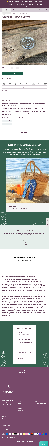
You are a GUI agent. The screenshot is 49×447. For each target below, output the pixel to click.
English (12, 429)
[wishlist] (40, 10)
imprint (4, 416)
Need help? (4, 90)
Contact (20, 403)
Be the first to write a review (24, 260)
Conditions (5, 418)
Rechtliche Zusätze (6, 274)
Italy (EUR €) (5, 429)
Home (14, 13)
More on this (24, 132)
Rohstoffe (35, 399)
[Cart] (46, 10)
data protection (6, 420)
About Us (20, 408)
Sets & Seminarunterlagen (39, 403)
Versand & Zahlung (6, 425)
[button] (24, 260)
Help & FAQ (20, 401)
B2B (19, 406)
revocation (4, 423)
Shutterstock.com (31, 276)
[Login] (43, 10)
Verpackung (36, 406)
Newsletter (20, 410)
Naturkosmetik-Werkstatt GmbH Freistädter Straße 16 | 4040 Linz (8, 400)
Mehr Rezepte (24, 216)
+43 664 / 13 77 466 (7, 404)
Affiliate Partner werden (23, 399)
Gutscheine (36, 401)
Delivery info (44, 87)
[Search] (16, 9)
